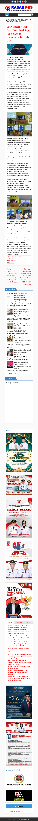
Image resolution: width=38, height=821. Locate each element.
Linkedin (20, 1)
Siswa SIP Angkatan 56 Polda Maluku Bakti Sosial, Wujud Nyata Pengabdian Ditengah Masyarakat (20, 656)
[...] (16, 307)
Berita (28, 622)
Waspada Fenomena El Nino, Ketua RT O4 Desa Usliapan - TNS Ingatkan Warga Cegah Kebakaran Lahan (20, 627)
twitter (15, 1)
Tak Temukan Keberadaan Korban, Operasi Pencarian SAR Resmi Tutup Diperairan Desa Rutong (19, 637)
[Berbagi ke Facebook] (13, 263)
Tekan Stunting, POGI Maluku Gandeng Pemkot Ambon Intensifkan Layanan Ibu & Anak (19, 662)
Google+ (18, 1)
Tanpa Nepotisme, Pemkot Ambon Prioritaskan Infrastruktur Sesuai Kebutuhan (18, 650)
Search (32, 14)
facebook (12, 1)
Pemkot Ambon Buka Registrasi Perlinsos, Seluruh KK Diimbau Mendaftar (17, 672)
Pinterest (23, 1)
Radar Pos (11, 819)
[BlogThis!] (10, 263)
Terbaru (10, 622)
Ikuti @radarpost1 (15, 811)
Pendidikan (11, 260)
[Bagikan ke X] (11, 263)
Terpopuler (19, 622)
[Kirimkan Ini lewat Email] (8, 263)
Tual (15, 260)
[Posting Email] (15, 262)
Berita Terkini (11, 258)
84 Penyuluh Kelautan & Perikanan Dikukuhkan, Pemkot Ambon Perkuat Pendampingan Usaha (19, 678)
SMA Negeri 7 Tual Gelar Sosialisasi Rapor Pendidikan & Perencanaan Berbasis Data (19, 33)
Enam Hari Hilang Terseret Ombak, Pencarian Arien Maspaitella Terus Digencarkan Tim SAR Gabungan (18, 644)
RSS (25, 1)
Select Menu (7, 14)
